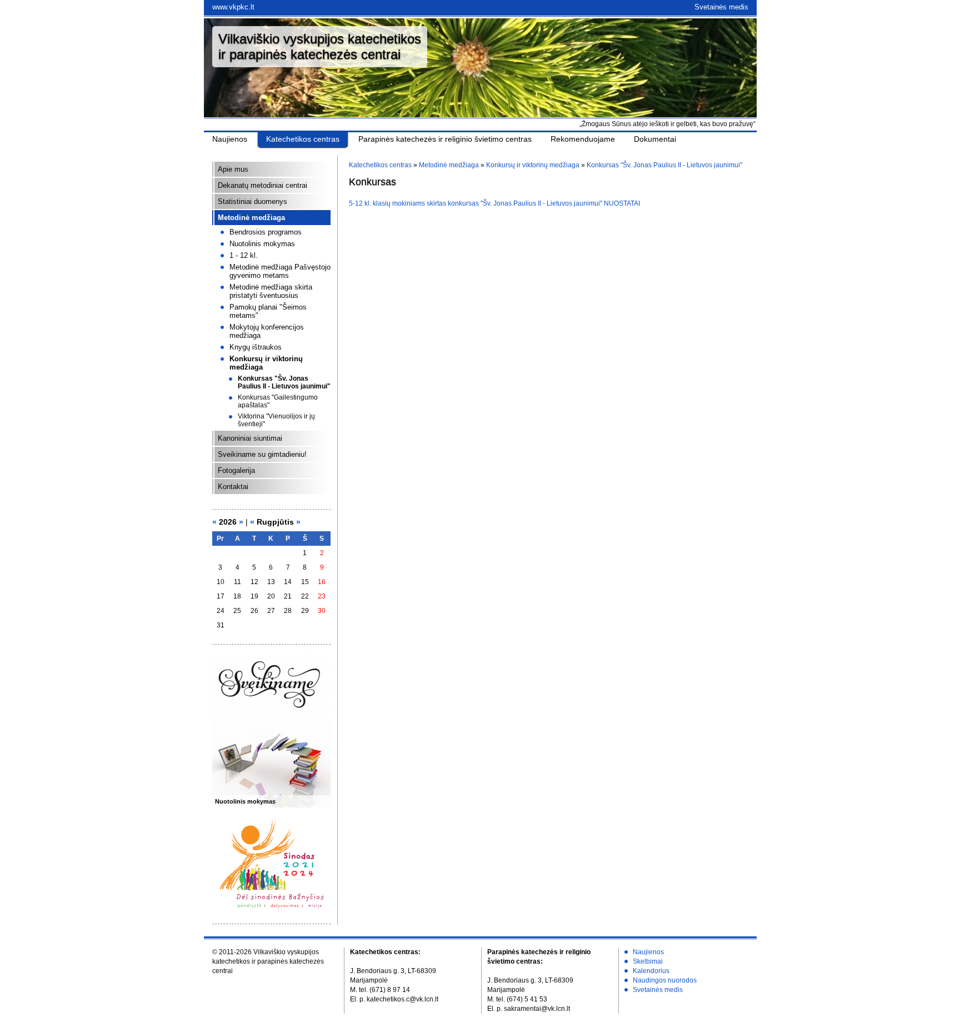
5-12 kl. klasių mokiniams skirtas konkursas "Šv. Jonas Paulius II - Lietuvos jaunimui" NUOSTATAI (494, 203)
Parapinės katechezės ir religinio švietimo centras (445, 138)
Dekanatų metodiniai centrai (262, 185)
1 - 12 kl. (243, 255)
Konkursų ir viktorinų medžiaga (532, 165)
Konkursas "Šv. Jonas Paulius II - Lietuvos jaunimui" (284, 382)
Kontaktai (233, 486)
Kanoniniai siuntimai (250, 438)
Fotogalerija (236, 470)
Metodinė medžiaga (251, 217)
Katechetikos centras (302, 138)
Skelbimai (648, 961)
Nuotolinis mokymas (262, 244)
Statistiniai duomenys (252, 201)
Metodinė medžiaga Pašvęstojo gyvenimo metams (280, 271)
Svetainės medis (721, 7)
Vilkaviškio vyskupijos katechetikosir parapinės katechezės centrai (319, 46)
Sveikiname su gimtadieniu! (262, 454)
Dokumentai (655, 138)
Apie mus (233, 169)
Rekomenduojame (583, 138)
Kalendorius (651, 971)
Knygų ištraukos (255, 347)
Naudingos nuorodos (665, 980)
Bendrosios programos (265, 232)
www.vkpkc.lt (233, 7)
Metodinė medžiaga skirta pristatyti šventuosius (270, 291)
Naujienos (229, 138)
